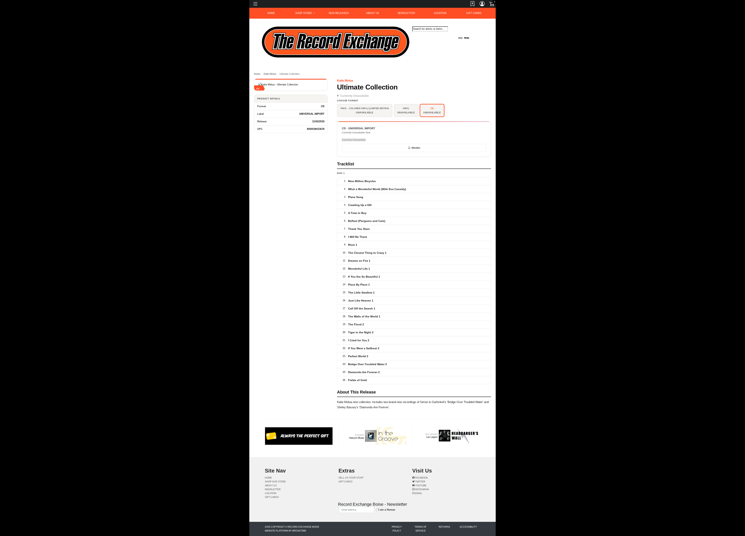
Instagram (422, 489)
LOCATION (440, 13)
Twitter (420, 481)
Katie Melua (270, 74)
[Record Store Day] (473, 37)
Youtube (420, 485)
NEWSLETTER (406, 13)
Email (418, 493)
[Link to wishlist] (472, 4)
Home (257, 74)
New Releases (339, 13)
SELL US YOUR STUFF (351, 477)
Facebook (421, 477)
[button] (305, 13)
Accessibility (468, 527)
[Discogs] (467, 37)
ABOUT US (372, 13)
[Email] (479, 34)
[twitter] (477, 34)
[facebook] (476, 34)
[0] (492, 5)
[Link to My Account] (482, 4)
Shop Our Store (275, 481)
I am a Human (387, 509)
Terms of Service (420, 529)
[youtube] (478, 34)
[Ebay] (460, 37)
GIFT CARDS (474, 13)
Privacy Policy (397, 529)
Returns (444, 527)
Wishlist (415, 148)
